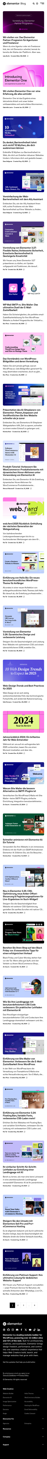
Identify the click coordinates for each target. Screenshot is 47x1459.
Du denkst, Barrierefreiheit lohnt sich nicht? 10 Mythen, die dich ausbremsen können (20, 145)
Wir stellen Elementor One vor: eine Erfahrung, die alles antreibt (21, 92)
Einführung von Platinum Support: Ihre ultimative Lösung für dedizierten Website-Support (23, 1278)
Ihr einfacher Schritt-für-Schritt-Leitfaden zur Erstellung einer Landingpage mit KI (20, 1169)
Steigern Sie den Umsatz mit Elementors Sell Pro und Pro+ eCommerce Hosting (18, 1223)
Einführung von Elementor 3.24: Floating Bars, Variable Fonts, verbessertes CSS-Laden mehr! (19, 1115)
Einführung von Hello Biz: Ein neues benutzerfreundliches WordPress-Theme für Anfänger (21, 580)
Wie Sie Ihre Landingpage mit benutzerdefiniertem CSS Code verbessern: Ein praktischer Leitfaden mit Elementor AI (22, 1006)
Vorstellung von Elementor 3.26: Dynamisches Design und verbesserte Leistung (19, 634)
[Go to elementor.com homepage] (11, 3)
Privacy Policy (23, 1375)
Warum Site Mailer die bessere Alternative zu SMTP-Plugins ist (19, 790)
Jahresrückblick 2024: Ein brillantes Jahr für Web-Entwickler (21, 738)
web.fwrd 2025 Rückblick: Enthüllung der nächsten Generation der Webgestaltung (22, 526)
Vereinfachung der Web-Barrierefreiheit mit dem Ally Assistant (23, 198)
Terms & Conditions (9, 1375)
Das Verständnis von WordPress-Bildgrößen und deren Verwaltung (20, 360)
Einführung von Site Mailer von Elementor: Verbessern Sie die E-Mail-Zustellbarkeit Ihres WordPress (23, 1061)
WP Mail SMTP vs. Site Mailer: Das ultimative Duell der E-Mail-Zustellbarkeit (20, 307)
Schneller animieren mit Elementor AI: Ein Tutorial (23, 841)
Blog (23, 3)
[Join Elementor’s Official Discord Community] (17, 1330)
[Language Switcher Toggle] (37, 3)
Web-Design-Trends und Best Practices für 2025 (23, 687)
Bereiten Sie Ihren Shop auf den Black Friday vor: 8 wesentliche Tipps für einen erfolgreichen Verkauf (22, 950)
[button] (42, 3)
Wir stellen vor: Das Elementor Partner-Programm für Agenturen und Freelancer (20, 40)
